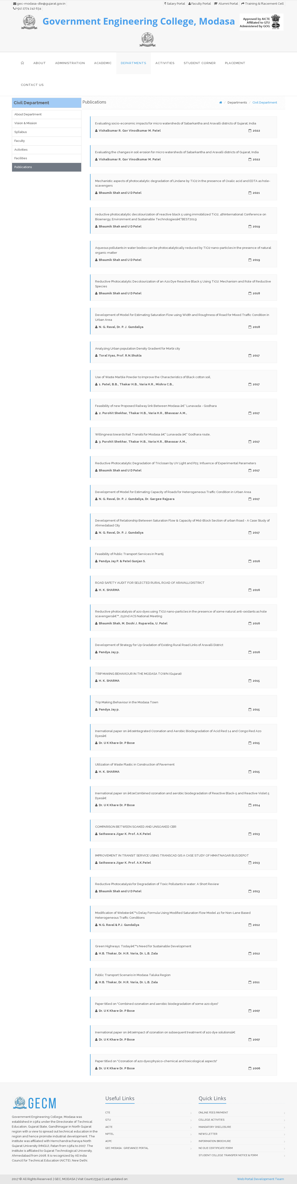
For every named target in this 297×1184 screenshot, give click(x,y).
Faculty (19, 141)
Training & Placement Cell (264, 3)
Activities (164, 63)
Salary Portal (175, 3)
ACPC (108, 1141)
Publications (23, 167)
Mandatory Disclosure (215, 1127)
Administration (70, 63)
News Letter (208, 1133)
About (39, 63)
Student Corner (200, 63)
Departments (133, 63)
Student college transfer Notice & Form (228, 1155)
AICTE (109, 1127)
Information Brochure (215, 1141)
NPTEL (109, 1133)
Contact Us (32, 85)
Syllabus (20, 132)
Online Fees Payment (213, 1112)
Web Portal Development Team (260, 1179)
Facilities (20, 158)
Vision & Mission (25, 123)
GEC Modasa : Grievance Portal (126, 1148)
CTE (107, 1112)
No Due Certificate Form (216, 1148)
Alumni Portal (228, 3)
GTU (108, 1119)
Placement (235, 63)
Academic (103, 63)
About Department (28, 114)
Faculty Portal (201, 3)
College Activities (211, 1119)
